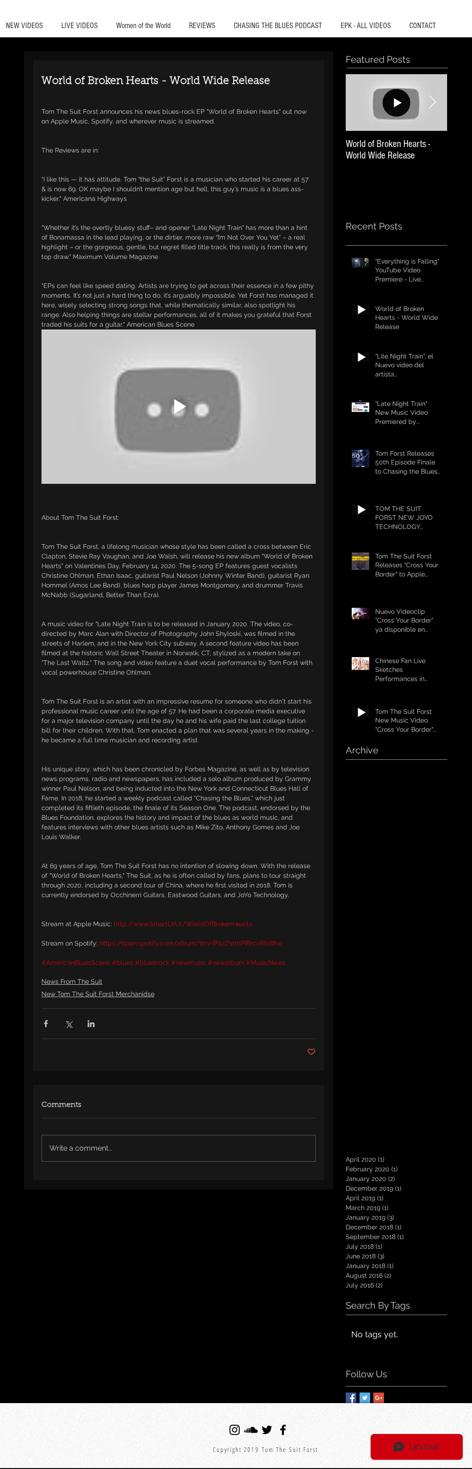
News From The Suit (71, 981)
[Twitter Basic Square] (365, 1398)
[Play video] (178, 406)
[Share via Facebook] (45, 1023)
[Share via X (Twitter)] (68, 1023)
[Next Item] (432, 102)
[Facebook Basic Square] (351, 1398)
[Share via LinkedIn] (91, 1023)
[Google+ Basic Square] (378, 1398)
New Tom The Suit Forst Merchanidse (97, 994)
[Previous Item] (360, 102)
